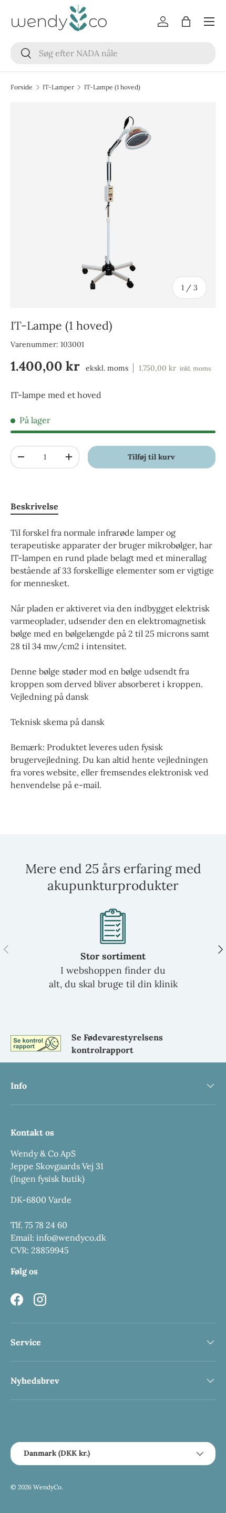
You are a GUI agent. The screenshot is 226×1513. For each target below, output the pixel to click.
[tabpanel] (113, 658)
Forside (22, 87)
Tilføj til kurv (151, 457)
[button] (186, 21)
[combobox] (113, 53)
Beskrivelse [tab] (34, 506)
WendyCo (47, 1487)
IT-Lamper (58, 87)
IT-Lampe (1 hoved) (112, 87)
